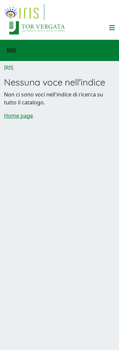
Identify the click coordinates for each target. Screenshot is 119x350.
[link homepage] (24, 12)
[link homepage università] (37, 28)
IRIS (9, 67)
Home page (18, 115)
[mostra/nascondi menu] (112, 28)
